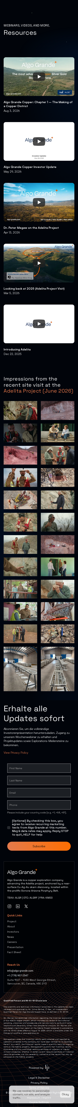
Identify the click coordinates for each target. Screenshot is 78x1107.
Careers (12, 942)
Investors (13, 931)
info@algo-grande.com (20, 970)
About (11, 926)
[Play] (39, 76)
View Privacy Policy (16, 752)
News (10, 937)
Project (11, 921)
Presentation (15, 947)
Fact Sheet (14, 952)
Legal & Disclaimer (39, 1077)
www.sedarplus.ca (31, 1033)
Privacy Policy (39, 1082)
